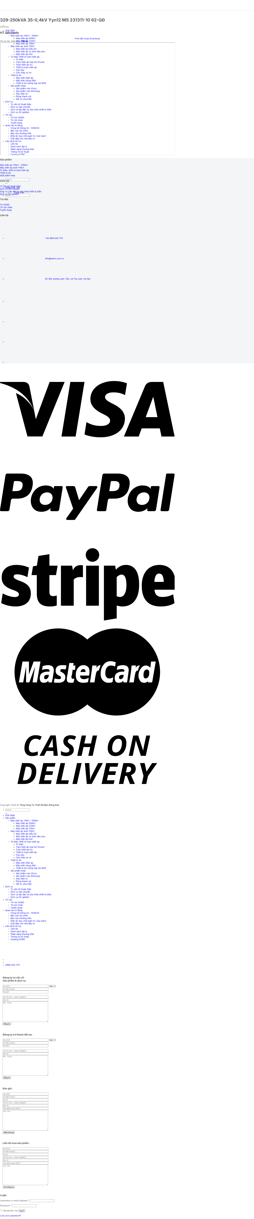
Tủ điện (19, 844)
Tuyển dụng (16, 907)
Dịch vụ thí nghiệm (20, 897)
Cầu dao (20, 855)
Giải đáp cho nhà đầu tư (23, 923)
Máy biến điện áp (24, 862)
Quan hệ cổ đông (13, 910)
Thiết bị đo (16, 860)
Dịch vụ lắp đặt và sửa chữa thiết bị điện (31, 894)
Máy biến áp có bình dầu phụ (30, 836)
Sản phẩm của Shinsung (28, 876)
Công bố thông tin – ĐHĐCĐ (25, 913)
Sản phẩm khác (18, 870)
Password (6, 1205)
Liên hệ (14, 928)
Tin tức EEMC (17, 902)
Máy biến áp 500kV (25, 38)
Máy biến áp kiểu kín (26, 833)
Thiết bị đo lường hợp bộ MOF (31, 868)
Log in (21, 1211)
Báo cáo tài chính (19, 915)
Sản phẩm (10, 818)
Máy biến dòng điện (26, 865)
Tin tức (8, 899)
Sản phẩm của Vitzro (26, 873)
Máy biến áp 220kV (25, 825)
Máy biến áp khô (24, 839)
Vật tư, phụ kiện (24, 884)
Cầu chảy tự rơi (23, 857)
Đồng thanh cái (23, 881)
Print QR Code (82, 38)
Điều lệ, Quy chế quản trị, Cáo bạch (28, 920)
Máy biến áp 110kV (25, 828)
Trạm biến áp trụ (24, 849)
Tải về (24, 41)
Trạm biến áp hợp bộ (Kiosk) (30, 847)
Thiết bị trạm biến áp (26, 852)
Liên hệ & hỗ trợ (13, 926)
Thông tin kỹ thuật (20, 936)
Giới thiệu (10, 30)
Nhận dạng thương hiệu (22, 934)
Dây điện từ (22, 878)
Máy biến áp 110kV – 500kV (24, 35)
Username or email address (14, 1200)
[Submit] (6, 183)
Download (95, 38)
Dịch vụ (9, 886)
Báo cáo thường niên (21, 918)
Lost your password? (10, 1215)
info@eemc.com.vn (54, 258)
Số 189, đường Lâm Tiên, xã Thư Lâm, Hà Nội (67, 278)
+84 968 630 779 (54, 238)
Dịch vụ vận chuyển (20, 891)
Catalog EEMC (18, 939)
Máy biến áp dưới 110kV (23, 831)
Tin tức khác (17, 905)
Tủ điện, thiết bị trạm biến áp (25, 841)
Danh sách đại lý (19, 931)
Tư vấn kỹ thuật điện (21, 889)
